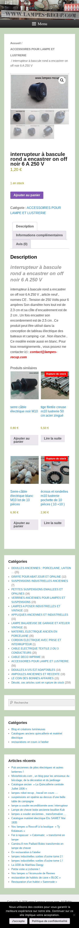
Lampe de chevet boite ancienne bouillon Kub (38, 809)
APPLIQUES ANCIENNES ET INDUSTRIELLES (39, 614)
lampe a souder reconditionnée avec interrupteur (39, 805)
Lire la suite (53, 438)
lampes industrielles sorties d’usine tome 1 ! (37, 860)
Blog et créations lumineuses (28, 729)
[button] (62, 80)
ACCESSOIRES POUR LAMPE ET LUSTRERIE (32, 52)
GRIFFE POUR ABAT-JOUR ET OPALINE (36, 576)
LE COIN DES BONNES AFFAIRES (32, 678)
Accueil (15, 43)
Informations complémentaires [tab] (39, 235)
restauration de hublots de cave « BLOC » (36, 877)
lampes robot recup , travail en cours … (34, 792)
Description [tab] (25, 226)
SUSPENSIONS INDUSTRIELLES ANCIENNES (39, 580)
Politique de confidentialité (49, 921)
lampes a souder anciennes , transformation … (38, 813)
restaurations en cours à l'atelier (30, 741)
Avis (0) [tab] (21, 244)
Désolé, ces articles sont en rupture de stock (37, 682)
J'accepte (18, 921)
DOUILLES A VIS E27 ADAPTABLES (33, 669)
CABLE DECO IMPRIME (26, 657)
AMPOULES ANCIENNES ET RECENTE (35, 674)
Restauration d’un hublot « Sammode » (34, 881)
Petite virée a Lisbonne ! (25, 869)
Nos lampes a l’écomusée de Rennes (33, 873)
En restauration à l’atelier (26, 852)
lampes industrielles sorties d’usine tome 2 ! (37, 856)
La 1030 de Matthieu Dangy (27, 864)
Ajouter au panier (27, 195)
